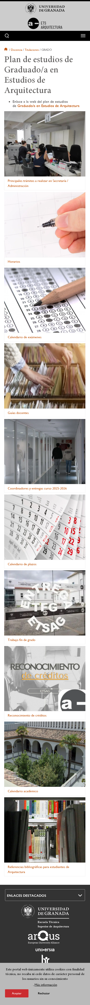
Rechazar (44, 993)
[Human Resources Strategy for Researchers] (45, 961)
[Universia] (45, 950)
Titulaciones (32, 49)
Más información (46, 985)
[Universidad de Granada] (45, 8)
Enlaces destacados (26, 896)
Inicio (6, 50)
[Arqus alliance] (43, 937)
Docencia (16, 49)
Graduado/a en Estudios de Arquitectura (48, 105)
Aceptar (17, 993)
